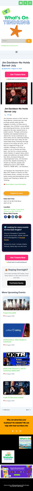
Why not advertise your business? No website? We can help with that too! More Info (16, 423)
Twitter (9, 216)
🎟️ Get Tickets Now (16, 74)
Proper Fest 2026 (9, 313)
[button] (16, 52)
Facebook (5, 216)
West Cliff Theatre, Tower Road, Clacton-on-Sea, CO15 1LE (14, 210)
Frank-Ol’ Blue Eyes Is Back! (13, 397)
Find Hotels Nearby (16, 283)
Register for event (16, 193)
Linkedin (12, 216)
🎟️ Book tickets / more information (15, 184)
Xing (16, 216)
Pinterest (20, 216)
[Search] (29, 41)
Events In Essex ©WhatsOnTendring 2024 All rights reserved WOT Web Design (16, 486)
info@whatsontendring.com (9, 45)
